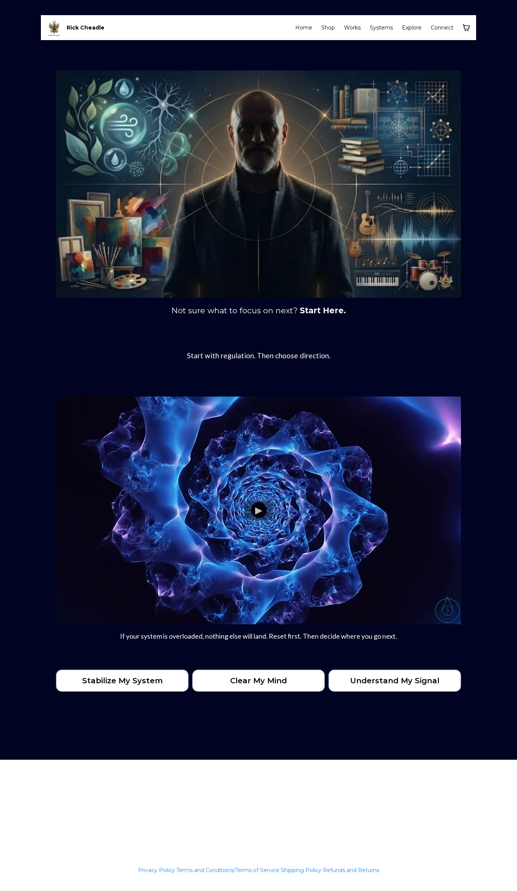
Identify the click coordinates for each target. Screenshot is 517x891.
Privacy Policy (156, 870)
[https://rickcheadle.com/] (54, 27)
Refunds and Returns (351, 870)
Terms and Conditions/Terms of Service (227, 870)
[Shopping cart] (466, 27)
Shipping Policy (301, 870)
